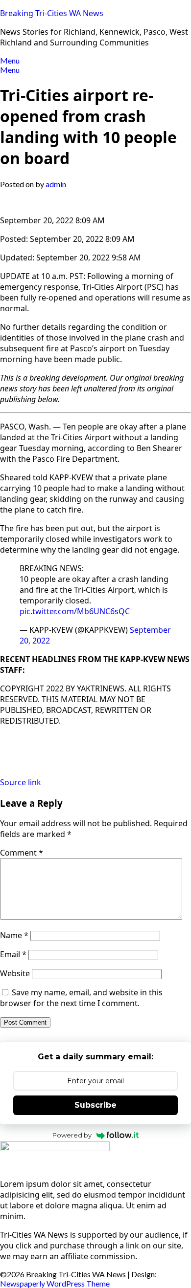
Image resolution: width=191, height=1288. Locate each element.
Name (14, 935)
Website (15, 973)
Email (13, 954)
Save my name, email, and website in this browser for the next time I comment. (81, 998)
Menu (10, 60)
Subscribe (95, 1105)
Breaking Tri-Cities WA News (51, 13)
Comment (21, 852)
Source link (20, 782)
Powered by (72, 1135)
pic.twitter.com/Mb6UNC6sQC (75, 611)
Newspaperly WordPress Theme (55, 1283)
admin (56, 184)
